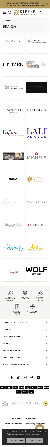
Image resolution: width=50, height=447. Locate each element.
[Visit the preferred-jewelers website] (27, 403)
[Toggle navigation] (4, 12)
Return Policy (17, 418)
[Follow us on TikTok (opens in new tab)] (18, 377)
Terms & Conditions (13, 424)
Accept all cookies (34, 440)
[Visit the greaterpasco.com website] (45, 403)
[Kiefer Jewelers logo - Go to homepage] (25, 12)
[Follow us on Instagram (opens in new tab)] (25, 377)
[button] (10, 12)
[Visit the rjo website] (37, 403)
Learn (18, 43)
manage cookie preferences (27, 434)
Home (7, 21)
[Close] (46, 4)
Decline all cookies (16, 440)
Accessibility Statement (34, 424)
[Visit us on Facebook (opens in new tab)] (11, 377)
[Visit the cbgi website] (5, 403)
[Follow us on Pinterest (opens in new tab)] (31, 377)
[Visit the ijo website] (15, 403)
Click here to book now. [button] (33, 5)
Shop (9, 43)
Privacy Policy (32, 418)
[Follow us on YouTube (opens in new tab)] (38, 377)
